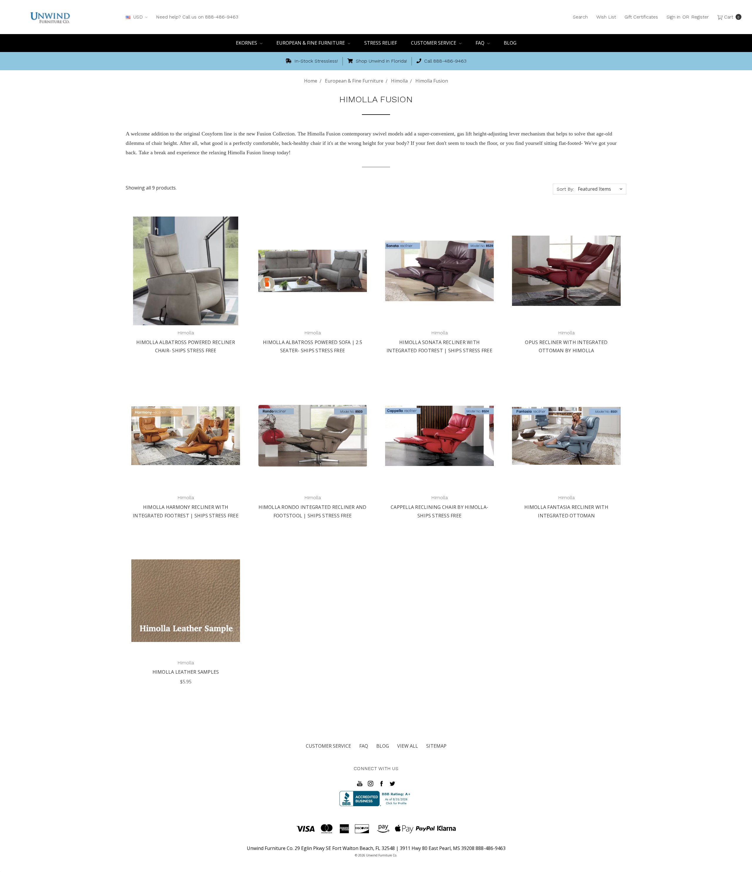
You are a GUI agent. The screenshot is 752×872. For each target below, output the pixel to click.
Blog (510, 43)
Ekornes (247, 43)
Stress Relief (380, 43)
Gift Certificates (641, 17)
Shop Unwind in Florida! (380, 61)
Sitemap (436, 746)
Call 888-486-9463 (444, 61)
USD (138, 17)
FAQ (481, 43)
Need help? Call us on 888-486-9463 (197, 17)
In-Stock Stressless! (315, 61)
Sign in (673, 17)
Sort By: (565, 189)
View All (407, 746)
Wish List (606, 17)
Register (700, 17)
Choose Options (185, 641)
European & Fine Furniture (311, 43)
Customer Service (434, 43)
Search (580, 17)
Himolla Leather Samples (185, 672)
